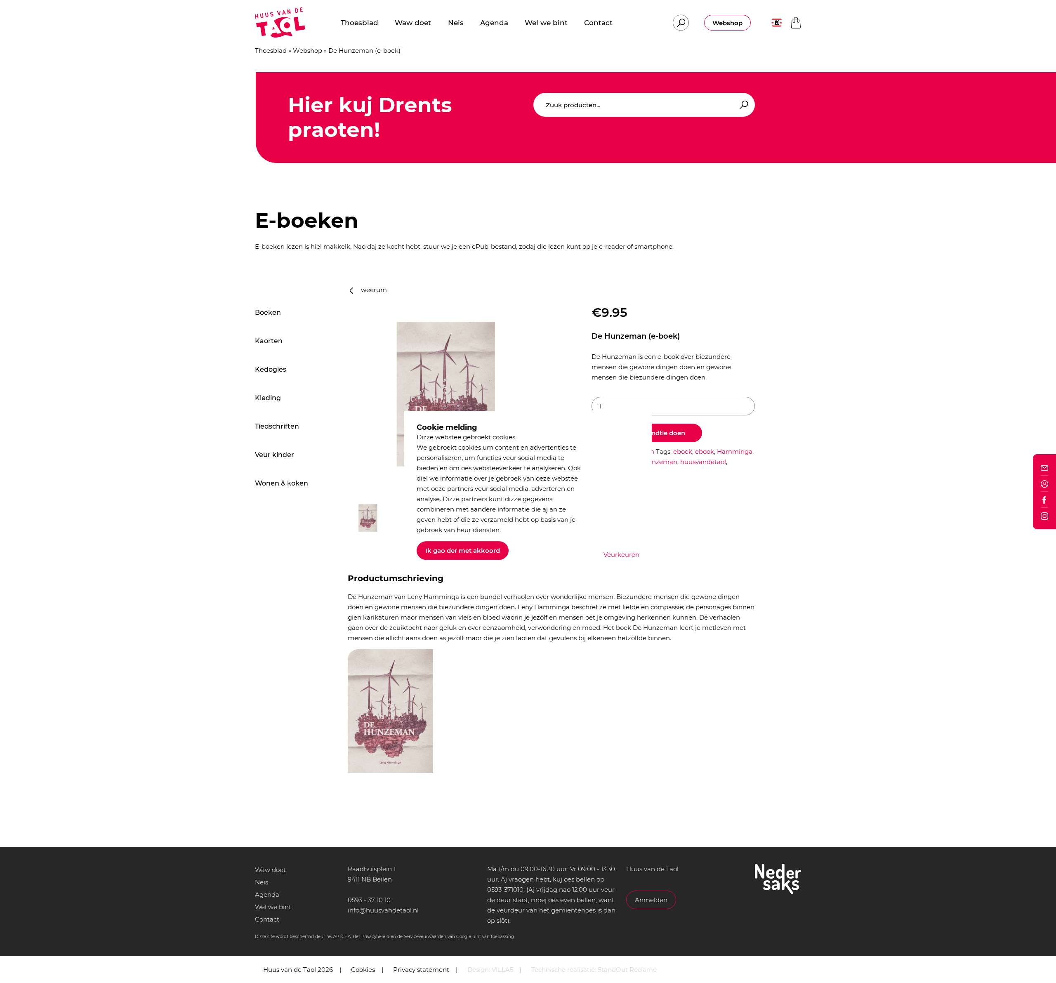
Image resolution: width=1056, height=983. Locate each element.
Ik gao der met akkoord (462, 550)
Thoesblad (271, 50)
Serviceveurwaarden (425, 936)
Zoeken (742, 105)
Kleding (268, 398)
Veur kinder (274, 455)
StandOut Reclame (627, 970)
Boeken (268, 312)
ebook (704, 451)
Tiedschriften (277, 426)
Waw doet (270, 870)
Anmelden (651, 900)
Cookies (363, 970)
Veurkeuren (621, 555)
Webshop (727, 23)
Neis (261, 882)
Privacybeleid (375, 936)
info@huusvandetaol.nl (383, 910)
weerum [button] (373, 290)
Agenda (267, 894)
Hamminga (734, 451)
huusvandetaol (703, 462)
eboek (682, 451)
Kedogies (270, 369)
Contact (267, 919)
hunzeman (660, 462)
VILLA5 (502, 970)
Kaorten (269, 341)
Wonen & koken (281, 483)
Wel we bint (273, 907)
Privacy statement (421, 970)
